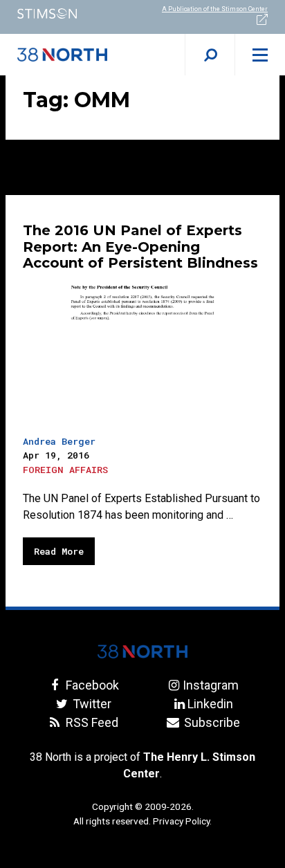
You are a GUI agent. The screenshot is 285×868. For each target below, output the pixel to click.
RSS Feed (90, 722)
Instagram (210, 685)
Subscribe (210, 722)
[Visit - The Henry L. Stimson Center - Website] (71, 13)
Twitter (90, 703)
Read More (59, 551)
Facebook (90, 685)
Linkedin (210, 703)
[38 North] (142, 651)
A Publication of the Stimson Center (215, 9)
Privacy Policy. (182, 821)
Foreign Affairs (65, 469)
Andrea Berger (59, 441)
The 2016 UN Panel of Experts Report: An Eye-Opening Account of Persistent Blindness (142, 247)
